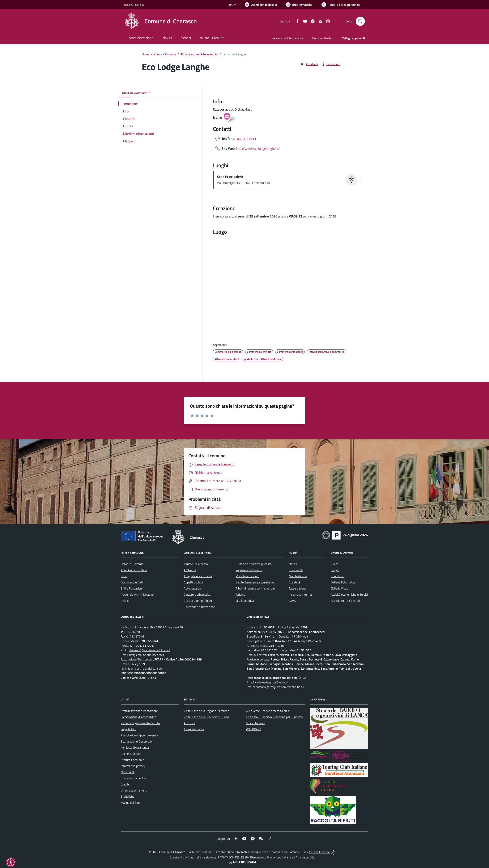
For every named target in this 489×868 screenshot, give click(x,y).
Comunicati (296, 570)
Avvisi (292, 600)
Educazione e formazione (199, 606)
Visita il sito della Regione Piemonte (206, 710)
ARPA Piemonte (194, 729)
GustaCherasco (255, 723)
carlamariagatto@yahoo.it (271, 682)
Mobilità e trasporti (247, 576)
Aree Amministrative (134, 570)
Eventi (335, 564)
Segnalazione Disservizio (136, 741)
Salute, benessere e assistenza (255, 582)
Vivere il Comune (165, 54)
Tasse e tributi (297, 588)
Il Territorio (337, 576)
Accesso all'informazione (288, 38)
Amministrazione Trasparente (139, 710)
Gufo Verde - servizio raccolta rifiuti (268, 710)
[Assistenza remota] (333, 852)
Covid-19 (294, 582)
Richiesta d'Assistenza (135, 747)
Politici (125, 600)
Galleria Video (339, 588)
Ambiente (190, 570)
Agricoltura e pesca (196, 564)
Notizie (293, 564)
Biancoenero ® (259, 857)
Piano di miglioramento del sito (140, 723)
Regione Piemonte (134, 4)
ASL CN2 (189, 723)
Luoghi (335, 570)
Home (145, 54)
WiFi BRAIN (253, 729)
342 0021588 (246, 138)
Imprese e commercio (249, 570)
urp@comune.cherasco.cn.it (146, 654)
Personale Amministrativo (137, 594)
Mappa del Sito (130, 802)
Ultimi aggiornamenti (134, 790)
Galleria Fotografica (343, 582)
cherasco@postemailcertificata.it (149, 650)
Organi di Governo (132, 564)
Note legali (127, 772)
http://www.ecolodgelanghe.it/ (258, 148)
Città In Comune (319, 852)
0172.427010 (134, 631)
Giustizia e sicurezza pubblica (254, 564)
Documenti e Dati (132, 582)
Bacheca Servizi (131, 753)
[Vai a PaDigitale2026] (345, 535)
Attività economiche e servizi (199, 54)
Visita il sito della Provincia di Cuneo (206, 717)
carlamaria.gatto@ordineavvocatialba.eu (278, 687)
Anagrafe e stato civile (198, 576)
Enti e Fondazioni (131, 588)
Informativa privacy (133, 766)
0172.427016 (135, 636)
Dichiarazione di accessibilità (138, 717)
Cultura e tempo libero (198, 600)
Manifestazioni (298, 576)
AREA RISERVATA (244, 862)
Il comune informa (300, 594)
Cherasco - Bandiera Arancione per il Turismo (274, 717)
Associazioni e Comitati (345, 600)
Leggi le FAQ (129, 729)
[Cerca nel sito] (360, 21)
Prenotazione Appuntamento (139, 735)
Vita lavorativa (245, 600)
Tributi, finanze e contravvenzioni (256, 588)
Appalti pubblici (193, 582)
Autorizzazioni (192, 588)
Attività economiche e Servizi (349, 594)
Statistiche (127, 796)
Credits (125, 784)
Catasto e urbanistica (197, 594)
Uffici (124, 576)
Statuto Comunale (132, 759)
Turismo (240, 594)
